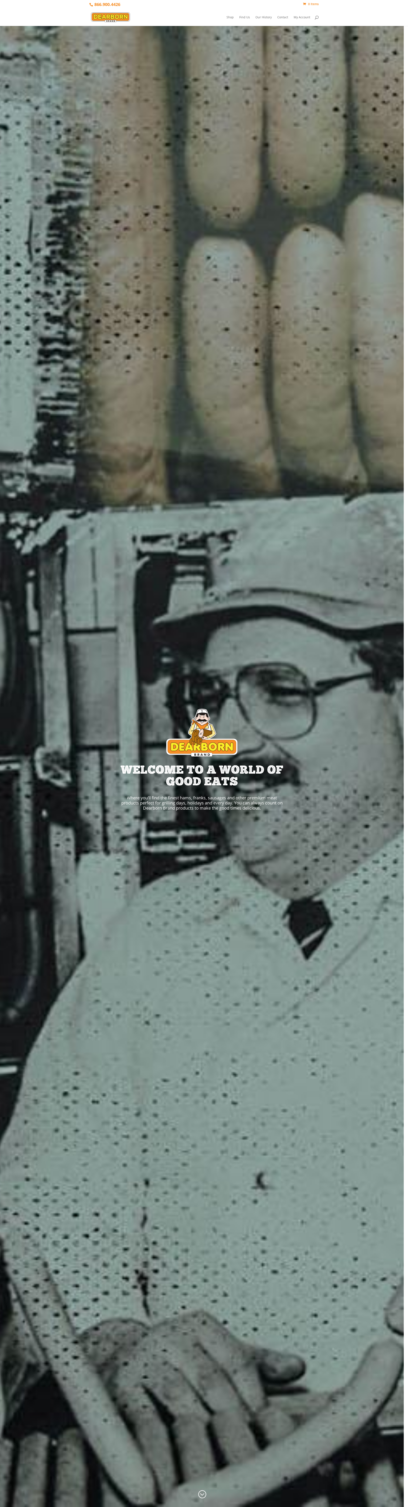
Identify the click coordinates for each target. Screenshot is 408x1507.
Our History (263, 17)
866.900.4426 (107, 4)
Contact (282, 17)
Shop (230, 17)
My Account (302, 17)
